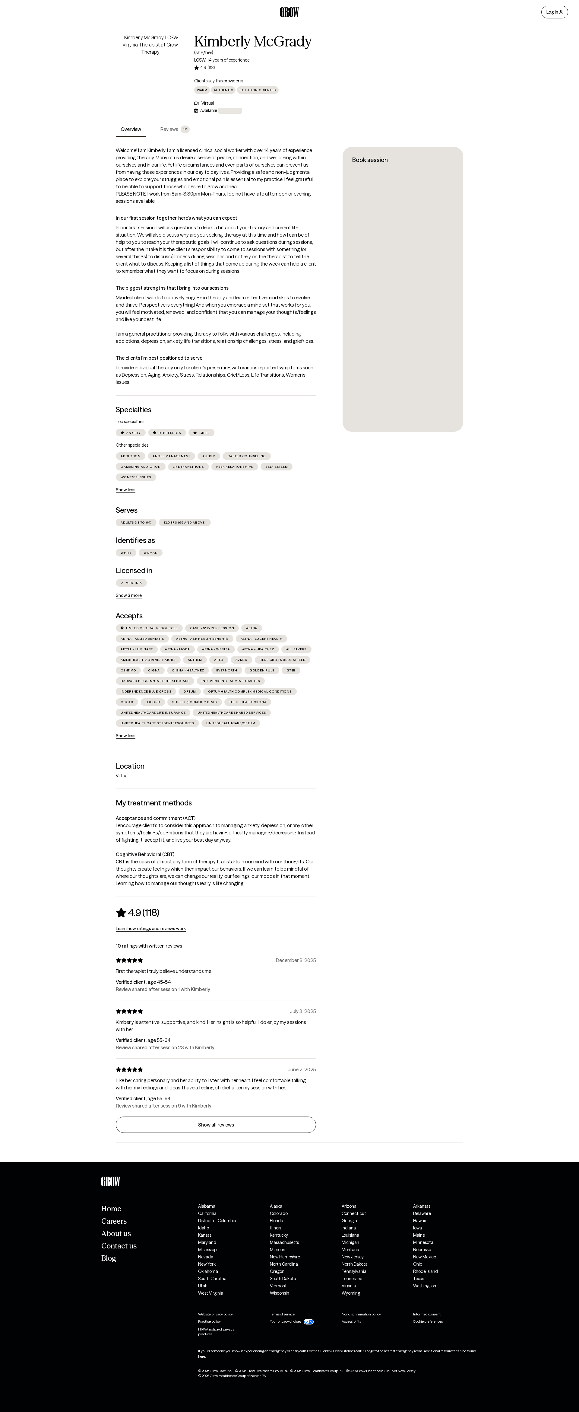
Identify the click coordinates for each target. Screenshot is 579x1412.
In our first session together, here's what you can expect (176, 218)
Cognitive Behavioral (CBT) (145, 854)
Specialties (133, 409)
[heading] (137, 913)
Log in (552, 12)
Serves (127, 510)
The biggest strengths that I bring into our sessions (172, 288)
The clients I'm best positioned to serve (159, 358)
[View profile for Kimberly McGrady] (150, 68)
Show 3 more (129, 595)
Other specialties (132, 445)
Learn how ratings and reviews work (151, 928)
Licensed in (134, 570)
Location (130, 766)
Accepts (129, 615)
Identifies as (135, 540)
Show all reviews (216, 1125)
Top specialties (130, 421)
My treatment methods (154, 802)
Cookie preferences (428, 1321)
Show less (125, 489)
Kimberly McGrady (253, 41)
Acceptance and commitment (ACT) (155, 818)
